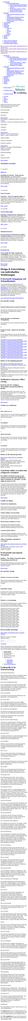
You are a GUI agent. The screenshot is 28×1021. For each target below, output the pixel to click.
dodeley (18, 649)
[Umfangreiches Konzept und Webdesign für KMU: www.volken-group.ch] (14, 346)
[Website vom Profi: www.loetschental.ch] (14, 341)
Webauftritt (3, 287)
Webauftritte (17, 279)
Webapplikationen (8, 281)
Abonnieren (3, 643)
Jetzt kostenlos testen (13, 632)
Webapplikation (4, 288)
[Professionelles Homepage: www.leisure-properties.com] (14, 349)
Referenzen (20, 363)
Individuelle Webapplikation (17, 298)
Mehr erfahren (4, 117)
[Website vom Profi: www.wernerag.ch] (14, 344)
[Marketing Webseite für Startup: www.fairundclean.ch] (14, 357)
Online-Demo (11, 457)
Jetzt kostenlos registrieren (14, 544)
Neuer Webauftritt (5, 298)
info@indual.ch (7, 657)
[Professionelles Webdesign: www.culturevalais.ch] (14, 352)
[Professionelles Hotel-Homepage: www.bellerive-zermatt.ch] (14, 355)
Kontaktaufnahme (12, 363)
